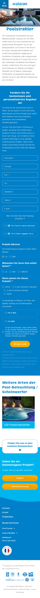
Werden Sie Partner (10, 523)
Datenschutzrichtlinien (10, 589)
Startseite (6, 508)
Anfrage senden (20, 344)
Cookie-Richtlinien (24, 589)
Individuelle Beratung (20, 486)
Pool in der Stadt (8, 541)
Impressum (28, 586)
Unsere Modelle (8, 533)
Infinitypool (6, 537)
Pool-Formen (7, 528)
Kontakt (5, 512)
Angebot (20, 478)
